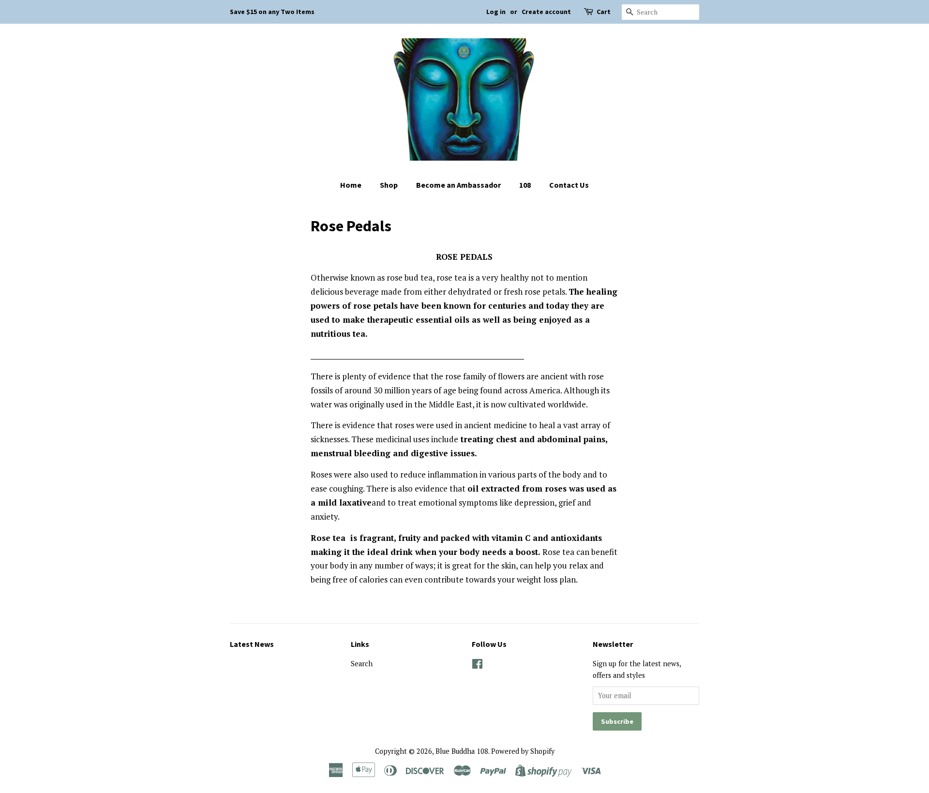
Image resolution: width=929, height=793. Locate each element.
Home (350, 185)
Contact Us (569, 185)
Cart (604, 11)
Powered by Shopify (522, 751)
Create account (546, 11)
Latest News (252, 644)
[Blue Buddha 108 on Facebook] (477, 665)
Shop (389, 185)
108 (525, 185)
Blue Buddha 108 (461, 751)
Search (362, 663)
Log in (496, 11)
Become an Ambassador (458, 185)
